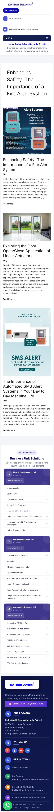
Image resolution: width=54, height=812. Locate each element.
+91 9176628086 (15, 18)
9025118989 (27, 787)
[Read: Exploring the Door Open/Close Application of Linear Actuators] (27, 226)
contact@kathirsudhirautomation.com (23, 29)
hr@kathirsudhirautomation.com (27, 790)
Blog (5, 174)
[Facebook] (14, 750)
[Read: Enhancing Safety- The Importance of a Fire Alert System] (27, 130)
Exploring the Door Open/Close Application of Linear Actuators (26, 251)
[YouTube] (21, 750)
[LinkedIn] (27, 750)
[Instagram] (7, 750)
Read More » (9, 203)
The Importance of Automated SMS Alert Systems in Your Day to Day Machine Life (23, 389)
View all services (14, 480)
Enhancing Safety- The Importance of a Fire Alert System (26, 164)
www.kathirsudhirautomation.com (28, 797)
